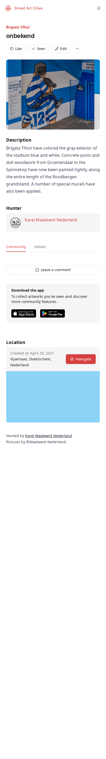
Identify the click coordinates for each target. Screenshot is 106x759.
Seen (41, 48)
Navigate (83, 359)
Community (16, 246)
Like (18, 48)
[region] (53, 396)
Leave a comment (56, 269)
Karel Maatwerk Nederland (51, 220)
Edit (63, 48)
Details (40, 246)
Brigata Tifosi (18, 27)
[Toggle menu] (99, 8)
